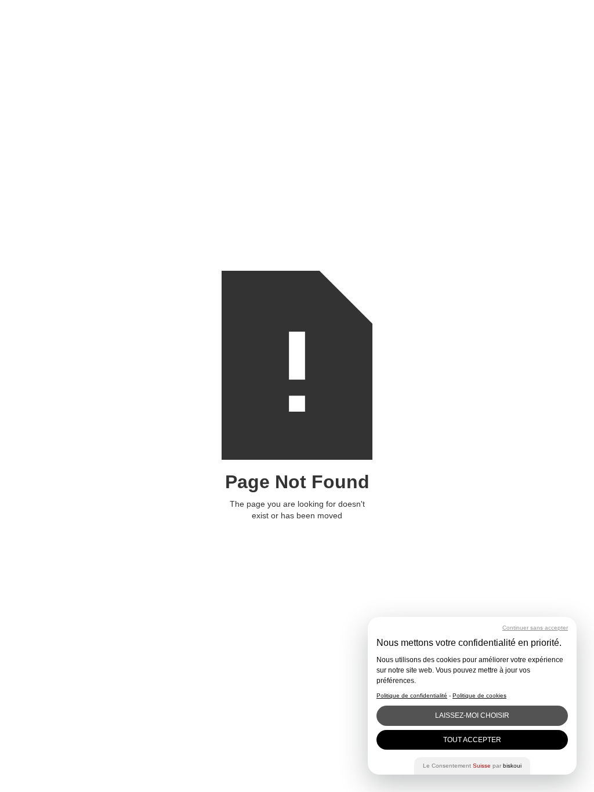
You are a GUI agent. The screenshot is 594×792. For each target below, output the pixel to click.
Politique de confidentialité (411, 695)
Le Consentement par (472, 765)
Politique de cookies (479, 695)
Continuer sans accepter (535, 627)
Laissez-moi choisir (472, 715)
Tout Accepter (472, 740)
